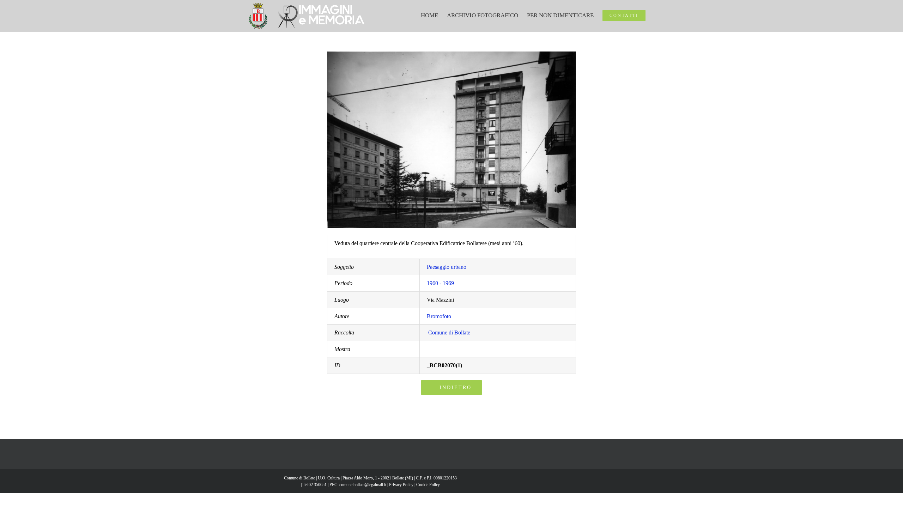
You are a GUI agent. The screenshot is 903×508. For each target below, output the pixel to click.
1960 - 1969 (440, 283)
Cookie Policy (428, 484)
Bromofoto (439, 316)
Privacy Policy (401, 484)
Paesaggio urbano (446, 267)
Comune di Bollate (449, 332)
